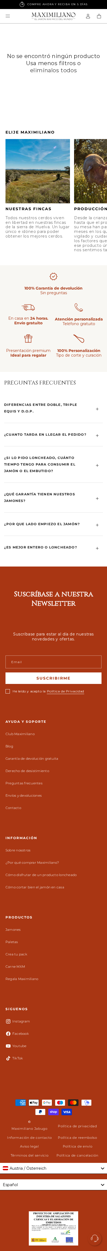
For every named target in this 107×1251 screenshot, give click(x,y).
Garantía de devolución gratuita (31, 758)
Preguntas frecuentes (24, 783)
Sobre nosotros (17, 850)
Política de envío (77, 1146)
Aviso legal (29, 1146)
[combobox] (53, 1168)
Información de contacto (29, 1138)
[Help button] (95, 1239)
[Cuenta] (88, 16)
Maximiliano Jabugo (29, 1128)
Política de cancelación (77, 1155)
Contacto (13, 808)
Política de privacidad (77, 1126)
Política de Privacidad (65, 691)
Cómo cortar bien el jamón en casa (34, 887)
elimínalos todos (53, 70)
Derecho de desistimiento (27, 771)
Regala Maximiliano (21, 979)
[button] (7, 16)
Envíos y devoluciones (23, 795)
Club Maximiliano (20, 734)
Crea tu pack (16, 954)
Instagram (21, 1021)
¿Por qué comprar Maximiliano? (32, 862)
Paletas (11, 942)
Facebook (20, 1034)
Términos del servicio (30, 1155)
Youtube (19, 1046)
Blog (9, 746)
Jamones (13, 930)
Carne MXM (15, 966)
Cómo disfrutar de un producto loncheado (41, 875)
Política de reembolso (77, 1138)
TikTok (17, 1058)
